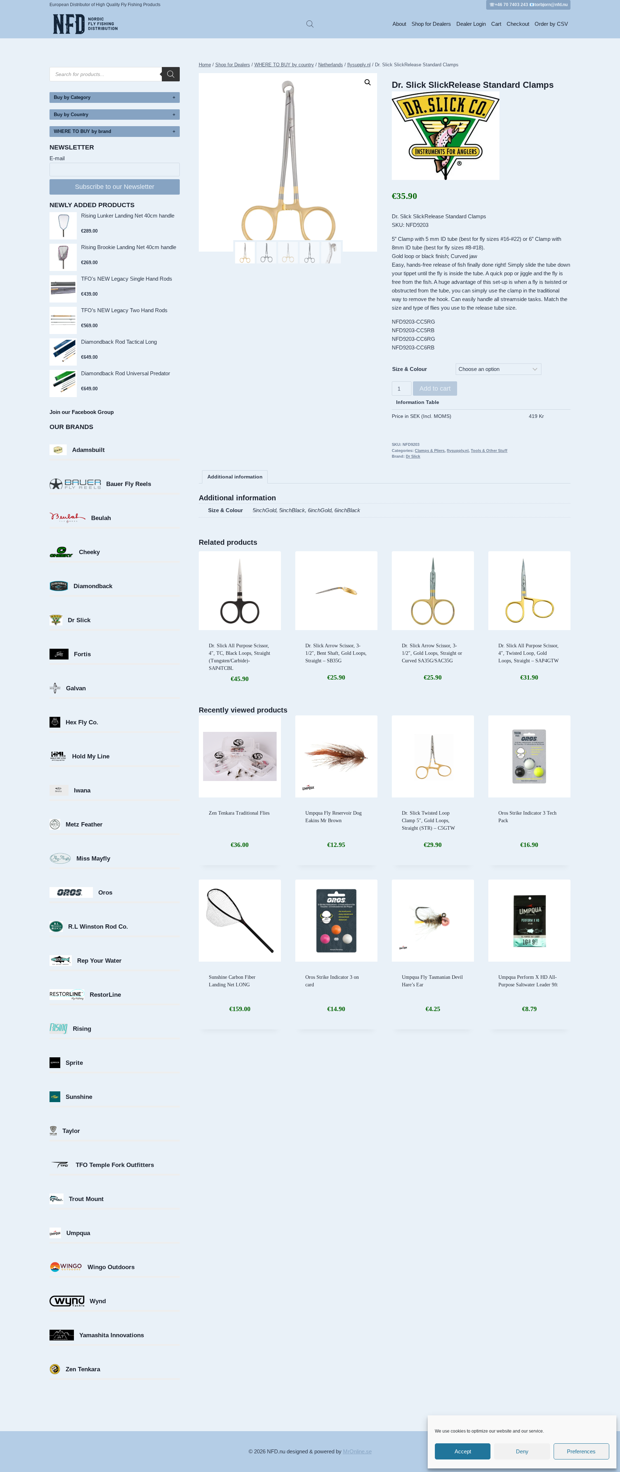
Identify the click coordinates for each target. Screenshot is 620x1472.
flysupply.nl (458, 450)
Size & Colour (409, 369)
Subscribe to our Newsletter (114, 186)
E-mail (57, 158)
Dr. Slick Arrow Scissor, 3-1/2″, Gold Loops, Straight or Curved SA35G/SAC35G (432, 653)
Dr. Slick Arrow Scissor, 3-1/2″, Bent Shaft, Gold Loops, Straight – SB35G (336, 653)
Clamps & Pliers (430, 450)
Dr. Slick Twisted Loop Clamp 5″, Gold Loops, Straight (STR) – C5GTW (428, 820)
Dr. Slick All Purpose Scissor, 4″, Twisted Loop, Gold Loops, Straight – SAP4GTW (528, 653)
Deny (522, 1451)
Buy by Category (72, 97)
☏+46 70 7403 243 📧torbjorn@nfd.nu (528, 4)
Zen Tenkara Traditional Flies (239, 813)
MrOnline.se (357, 1451)
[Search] (171, 74)
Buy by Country (71, 114)
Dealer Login (471, 24)
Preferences (581, 1451)
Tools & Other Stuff (489, 450)
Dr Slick (413, 456)
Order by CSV (551, 24)
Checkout (518, 24)
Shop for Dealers (431, 24)
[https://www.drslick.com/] (481, 135)
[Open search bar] (310, 23)
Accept (463, 1451)
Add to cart (435, 388)
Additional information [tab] (235, 477)
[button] (367, 82)
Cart (496, 24)
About (399, 24)
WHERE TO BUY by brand (82, 131)
